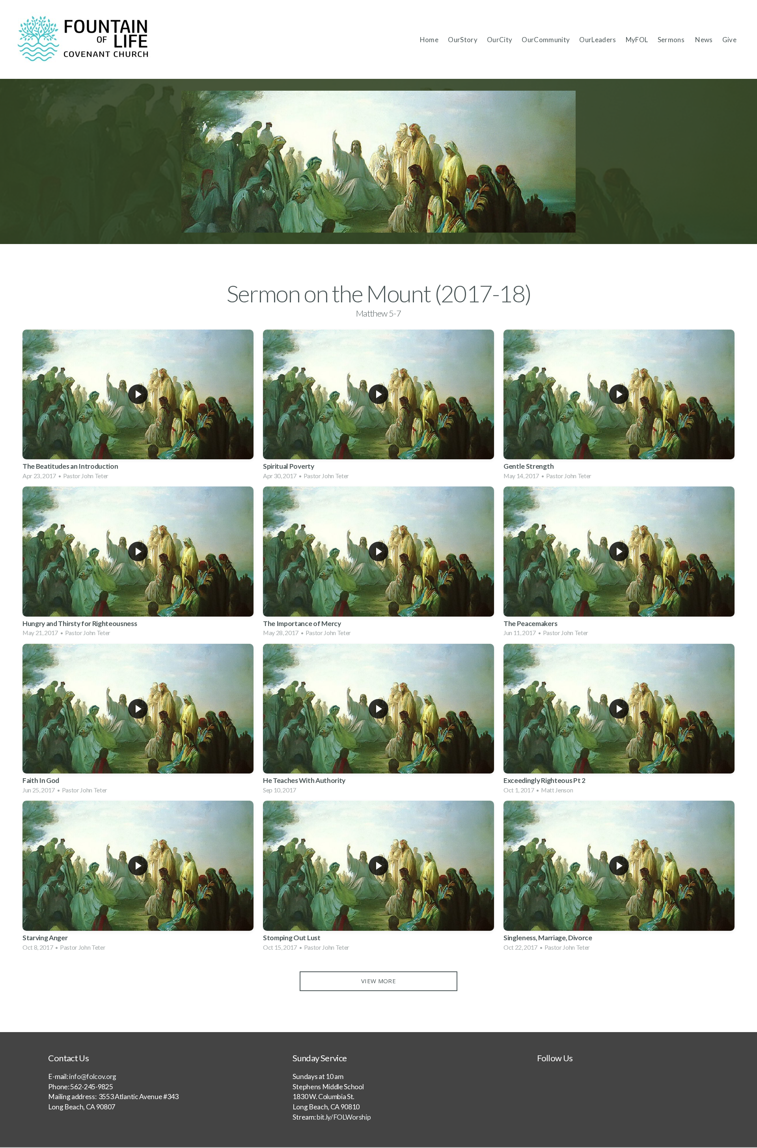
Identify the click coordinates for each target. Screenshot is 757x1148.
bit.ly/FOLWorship (343, 1117)
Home (429, 39)
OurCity (499, 39)
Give (729, 39)
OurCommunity (546, 39)
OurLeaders (597, 39)
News (703, 39)
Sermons (672, 39)
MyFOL (637, 39)
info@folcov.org (92, 1076)
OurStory (462, 39)
